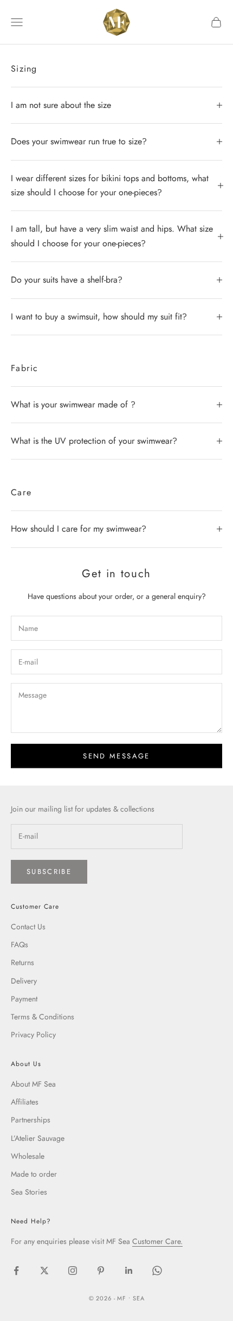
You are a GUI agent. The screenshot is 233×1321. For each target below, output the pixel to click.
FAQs (19, 944)
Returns (22, 962)
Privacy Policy (33, 1034)
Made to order (34, 1174)
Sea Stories (29, 1191)
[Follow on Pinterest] (100, 1270)
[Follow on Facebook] (16, 1270)
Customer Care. (157, 1241)
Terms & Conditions (42, 1016)
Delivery (24, 980)
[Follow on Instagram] (72, 1270)
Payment (24, 998)
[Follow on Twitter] (44, 1270)
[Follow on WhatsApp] (157, 1270)
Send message (116, 756)
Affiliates (24, 1101)
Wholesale (27, 1156)
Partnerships (30, 1119)
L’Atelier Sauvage (37, 1138)
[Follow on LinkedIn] (129, 1270)
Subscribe (49, 871)
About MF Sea (33, 1084)
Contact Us (28, 926)
